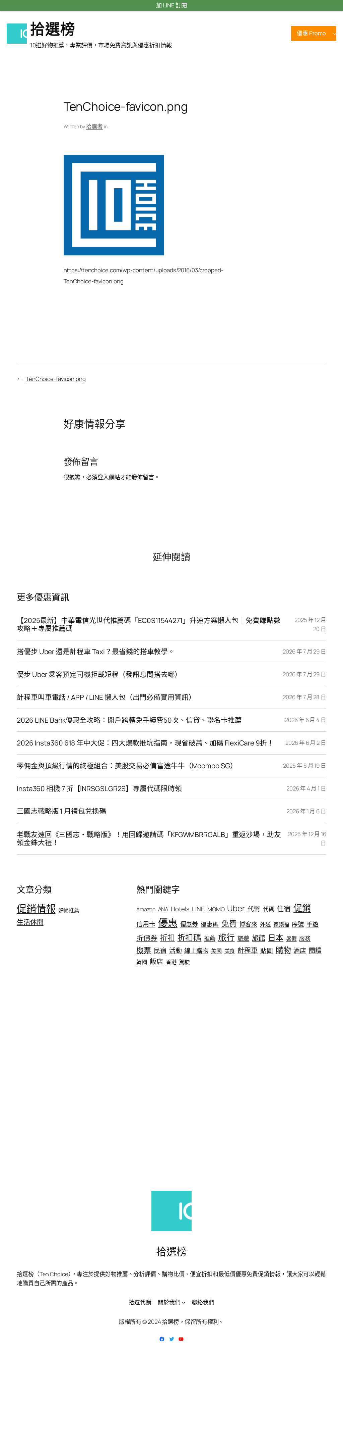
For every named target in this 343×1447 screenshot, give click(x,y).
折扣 (167, 937)
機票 (143, 950)
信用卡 (145, 924)
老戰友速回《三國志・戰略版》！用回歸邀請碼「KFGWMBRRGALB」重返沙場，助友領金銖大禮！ (149, 839)
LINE (198, 909)
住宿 (284, 908)
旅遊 (243, 938)
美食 (229, 951)
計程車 (247, 950)
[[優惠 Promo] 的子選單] (334, 33)
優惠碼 (210, 924)
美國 (216, 951)
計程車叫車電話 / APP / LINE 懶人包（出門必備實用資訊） (106, 697)
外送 (265, 924)
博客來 (248, 924)
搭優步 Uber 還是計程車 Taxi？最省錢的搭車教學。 (96, 652)
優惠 (168, 922)
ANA (163, 909)
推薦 (209, 938)
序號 (298, 924)
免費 (229, 923)
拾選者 (94, 126)
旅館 (258, 938)
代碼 (268, 909)
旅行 (226, 937)
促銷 (302, 908)
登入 (103, 477)
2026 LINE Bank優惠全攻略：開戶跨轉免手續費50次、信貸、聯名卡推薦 (129, 720)
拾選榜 (52, 29)
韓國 (141, 962)
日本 (275, 937)
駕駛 (184, 962)
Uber (236, 908)
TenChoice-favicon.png (56, 379)
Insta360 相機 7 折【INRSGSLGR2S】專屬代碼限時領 (99, 788)
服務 (305, 938)
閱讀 (315, 950)
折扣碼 (190, 937)
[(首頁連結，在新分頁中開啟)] (17, 33)
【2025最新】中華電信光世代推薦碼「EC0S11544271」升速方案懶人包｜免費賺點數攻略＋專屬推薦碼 (149, 624)
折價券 (146, 938)
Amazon (145, 909)
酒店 (299, 950)
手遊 (312, 924)
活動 (175, 950)
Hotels (180, 909)
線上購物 (196, 950)
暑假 (291, 938)
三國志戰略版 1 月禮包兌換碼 (61, 811)
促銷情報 (36, 908)
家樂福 (281, 924)
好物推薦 (69, 910)
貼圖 (266, 950)
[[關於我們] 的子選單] (183, 1302)
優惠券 (189, 924)
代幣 (254, 909)
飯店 (156, 961)
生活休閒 (30, 922)
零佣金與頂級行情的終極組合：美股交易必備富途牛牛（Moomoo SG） (127, 766)
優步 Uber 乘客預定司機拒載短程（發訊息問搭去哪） (99, 674)
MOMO (216, 909)
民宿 (160, 950)
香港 (171, 962)
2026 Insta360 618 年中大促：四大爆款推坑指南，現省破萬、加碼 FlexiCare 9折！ (145, 743)
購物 (283, 950)
